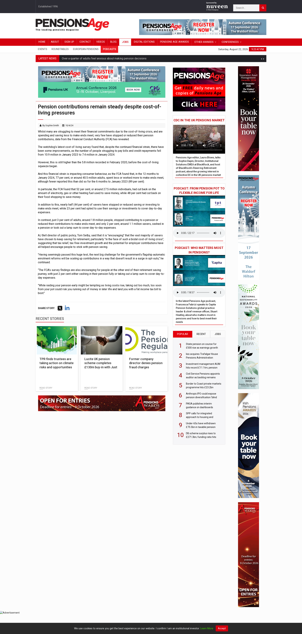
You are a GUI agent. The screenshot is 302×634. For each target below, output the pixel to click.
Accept (222, 628)
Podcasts (109, 49)
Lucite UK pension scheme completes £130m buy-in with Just (100, 363)
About (55, 41)
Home (41, 41)
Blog (113, 41)
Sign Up (69, 41)
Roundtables (60, 49)
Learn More (206, 628)
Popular (182, 334)
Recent (201, 334)
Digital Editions (144, 41)
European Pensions (86, 49)
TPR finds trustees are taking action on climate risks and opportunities (56, 363)
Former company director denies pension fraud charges (146, 363)
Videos (100, 41)
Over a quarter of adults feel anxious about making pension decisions (104, 58)
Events (42, 49)
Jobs (125, 42)
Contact (85, 41)
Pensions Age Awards (174, 41)
